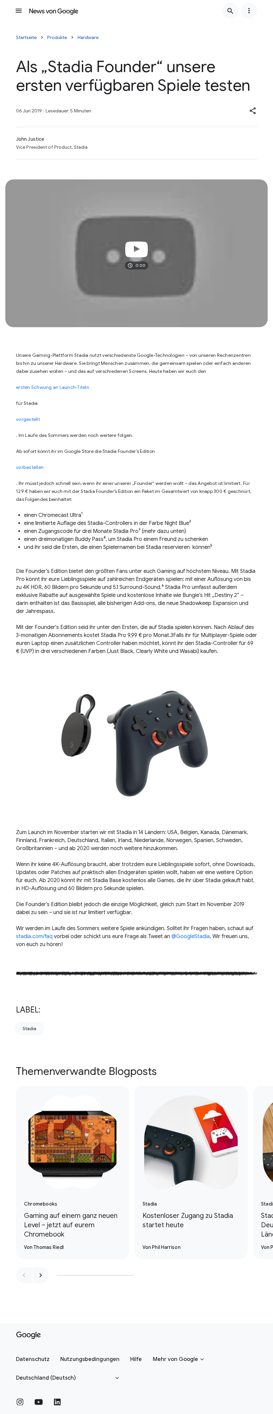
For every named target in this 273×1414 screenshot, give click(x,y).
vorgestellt (28, 419)
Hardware (88, 37)
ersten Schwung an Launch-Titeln (52, 387)
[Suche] (230, 11)
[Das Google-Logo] (28, 1335)
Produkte (57, 37)
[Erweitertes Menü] (249, 11)
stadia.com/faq (34, 936)
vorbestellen (30, 467)
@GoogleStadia (190, 936)
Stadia (29, 1028)
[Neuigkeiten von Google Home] (53, 11)
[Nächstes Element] (41, 1275)
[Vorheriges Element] (24, 1275)
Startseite (26, 37)
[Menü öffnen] (19, 11)
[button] (253, 111)
